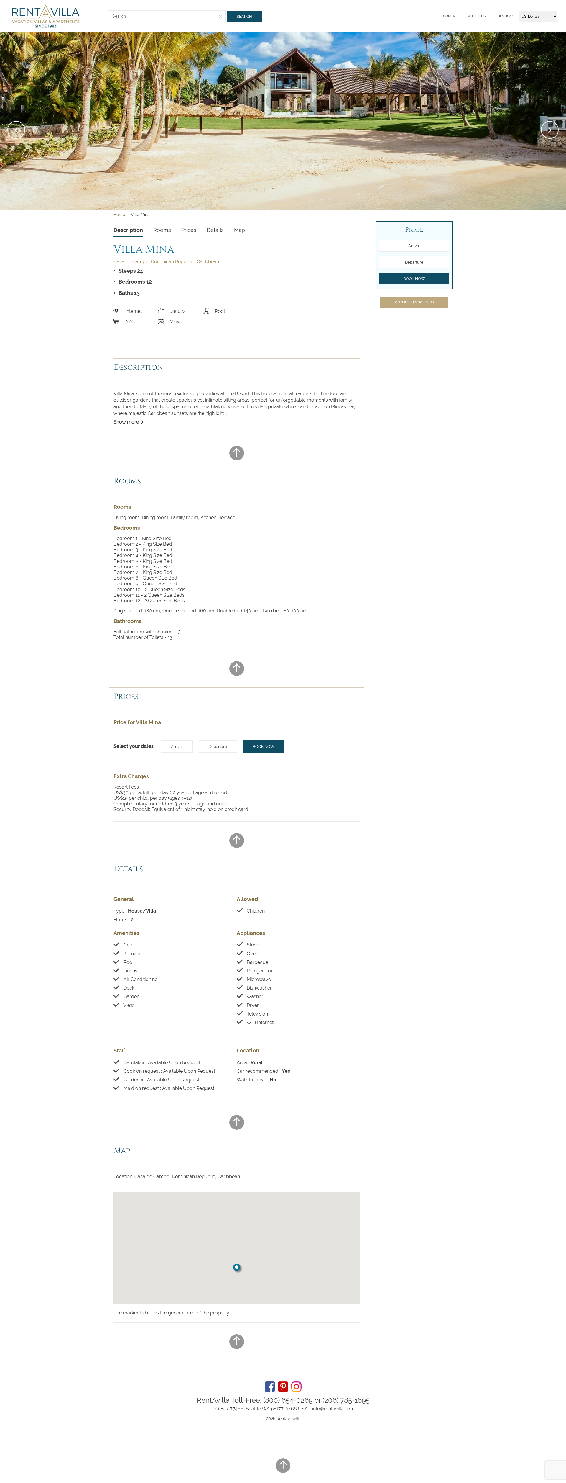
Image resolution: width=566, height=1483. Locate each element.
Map (239, 230)
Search (244, 16)
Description (128, 230)
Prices (188, 230)
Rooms (162, 230)
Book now (263, 746)
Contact (451, 16)
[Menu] (441, 16)
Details (215, 230)
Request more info (414, 302)
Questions (504, 16)
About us (477, 16)
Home (119, 214)
